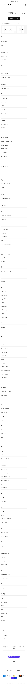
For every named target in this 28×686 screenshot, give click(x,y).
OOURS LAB (4, 395)
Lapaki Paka (4, 299)
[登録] (23, 652)
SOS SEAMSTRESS (6, 476)
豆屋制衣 (3, 620)
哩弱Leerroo (4, 613)
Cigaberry (3, 120)
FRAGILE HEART (5, 191)
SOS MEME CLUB (5, 473)
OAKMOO (3, 388)
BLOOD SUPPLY (5, 81)
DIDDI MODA (4, 149)
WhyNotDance (5, 553)
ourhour (3, 399)
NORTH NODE (4, 374)
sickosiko (3, 465)
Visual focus (4, 536)
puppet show (4, 420)
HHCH (2, 240)
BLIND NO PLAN (5, 77)
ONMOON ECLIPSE (6, 391)
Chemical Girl (4, 113)
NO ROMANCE (4, 367)
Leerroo (3, 302)
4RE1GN (3, 609)
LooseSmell (4, 306)
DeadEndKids (4, 145)
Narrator (3, 341)
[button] (1, 4)
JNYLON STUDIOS (6, 271)
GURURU (3, 219)
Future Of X (4, 205)
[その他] (23, 32)
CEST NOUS (4, 102)
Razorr (3, 430)
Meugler (3, 327)
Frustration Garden (6, 198)
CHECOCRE (4, 109)
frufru (2, 194)
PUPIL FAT (4, 416)
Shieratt (3, 462)
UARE (2, 511)
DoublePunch (4, 152)
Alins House (4, 49)
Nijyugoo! (3, 355)
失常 (2, 617)
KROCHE (3, 281)
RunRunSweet (5, 441)
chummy (3, 117)
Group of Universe (6, 215)
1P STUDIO (4, 602)
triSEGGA (3, 501)
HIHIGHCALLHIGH (6, 244)
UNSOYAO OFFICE (6, 519)
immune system (5, 254)
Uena (2, 515)
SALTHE (3, 454)
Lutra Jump (4, 317)
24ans (2, 605)
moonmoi (3, 331)
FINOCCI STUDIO (5, 183)
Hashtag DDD (4, 229)
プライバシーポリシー (22, 681)
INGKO (3, 261)
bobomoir (3, 84)
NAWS (2, 344)
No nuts (3, 363)
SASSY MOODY (5, 458)
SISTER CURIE (5, 469)
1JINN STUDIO (5, 598)
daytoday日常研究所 (6, 141)
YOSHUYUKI (4, 578)
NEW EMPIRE (4, 348)
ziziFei (2, 588)
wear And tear (5, 550)
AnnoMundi (4, 56)
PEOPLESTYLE (5, 409)
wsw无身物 (4, 564)
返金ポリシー (13, 681)
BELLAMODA (4, 73)
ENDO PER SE (4, 166)
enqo (2, 170)
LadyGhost (4, 295)
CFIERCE (3, 105)
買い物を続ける (14, 18)
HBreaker (3, 233)
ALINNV (3, 45)
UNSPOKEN (4, 522)
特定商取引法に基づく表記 (20, 683)
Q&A (4, 638)
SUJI (2, 484)
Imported (3, 258)
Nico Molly (4, 352)
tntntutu (3, 498)
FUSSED (3, 202)
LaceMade (4, 291)
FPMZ (2, 187)
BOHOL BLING (5, 88)
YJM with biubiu (5, 574)
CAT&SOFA (4, 98)
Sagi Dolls (3, 451)
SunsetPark (4, 487)
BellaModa (8, 680)
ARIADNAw (4, 60)
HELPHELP (4, 237)
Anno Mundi (4, 52)
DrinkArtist (4, 156)
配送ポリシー (11, 683)
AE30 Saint (4, 41)
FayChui (3, 180)
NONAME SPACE (5, 370)
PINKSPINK (4, 412)
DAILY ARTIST (4, 138)
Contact (4, 642)
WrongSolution (5, 561)
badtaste (3, 70)
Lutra (2, 313)
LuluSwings (4, 310)
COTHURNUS (4, 124)
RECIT (2, 437)
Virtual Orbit (4, 532)
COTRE (3, 128)
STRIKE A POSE (5, 480)
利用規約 (6, 683)
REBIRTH (3, 433)
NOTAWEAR (4, 378)
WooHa (3, 557)
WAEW (2, 546)
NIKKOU (3, 359)
